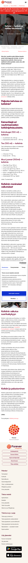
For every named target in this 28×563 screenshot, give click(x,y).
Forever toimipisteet (6, 539)
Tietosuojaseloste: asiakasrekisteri (10, 519)
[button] (25, 2)
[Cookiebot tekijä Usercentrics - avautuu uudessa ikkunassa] (19, 263)
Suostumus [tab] (5, 267)
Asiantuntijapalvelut (6, 481)
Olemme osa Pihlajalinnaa (8, 508)
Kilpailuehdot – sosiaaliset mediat (10, 526)
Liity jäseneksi (5, 541)
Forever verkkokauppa (7, 544)
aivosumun (4, 96)
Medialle (4, 500)
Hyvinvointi (21, 46)
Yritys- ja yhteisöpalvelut (7, 484)
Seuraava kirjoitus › (22, 51)
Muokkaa (13, 298)
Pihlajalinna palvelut (6, 487)
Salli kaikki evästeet (14, 293)
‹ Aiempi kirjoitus (5, 51)
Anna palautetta (5, 489)
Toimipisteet (4, 474)
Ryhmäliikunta (5, 479)
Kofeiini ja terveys (14, 418)
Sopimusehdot (5, 529)
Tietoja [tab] (23, 267)
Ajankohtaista (14, 46)
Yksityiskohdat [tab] (14, 267)
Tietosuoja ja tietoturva (7, 516)
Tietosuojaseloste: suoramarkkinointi (10, 521)
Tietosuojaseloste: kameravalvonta (10, 524)
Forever (14, 437)
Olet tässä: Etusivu (5, 46)
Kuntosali (4, 476)
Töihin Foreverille (6, 505)
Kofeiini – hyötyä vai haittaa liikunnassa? (11, 48)
